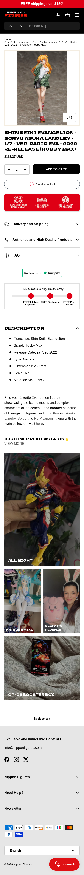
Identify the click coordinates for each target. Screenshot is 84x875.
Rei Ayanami (44, 418)
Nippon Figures (23, 864)
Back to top (42, 718)
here (39, 423)
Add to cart (56, 169)
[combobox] (42, 26)
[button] (67, 15)
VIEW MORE (14, 443)
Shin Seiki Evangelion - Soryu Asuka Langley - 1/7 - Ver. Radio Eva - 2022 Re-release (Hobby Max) (40, 43)
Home (7, 39)
